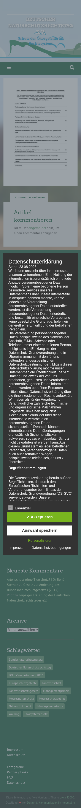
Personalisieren (40, 540)
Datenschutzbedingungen (51, 548)
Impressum (18, 548)
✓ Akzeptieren (40, 517)
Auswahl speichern (39, 530)
